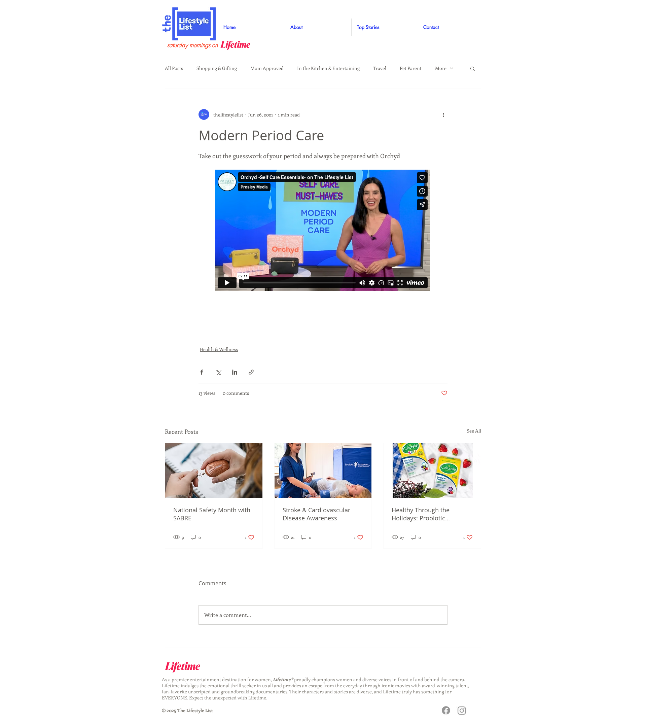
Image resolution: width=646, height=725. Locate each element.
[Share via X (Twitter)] (218, 372)
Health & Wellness (219, 349)
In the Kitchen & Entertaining (328, 68)
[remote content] (323, 231)
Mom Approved (267, 68)
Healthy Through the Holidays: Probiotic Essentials (421, 514)
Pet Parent (411, 68)
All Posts (174, 68)
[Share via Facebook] (202, 372)
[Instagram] (461, 710)
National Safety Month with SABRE (211, 514)
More (440, 68)
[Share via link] (251, 372)
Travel (379, 68)
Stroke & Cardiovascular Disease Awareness (316, 514)
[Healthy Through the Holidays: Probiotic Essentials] (432, 470)
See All (474, 430)
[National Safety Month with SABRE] (213, 470)
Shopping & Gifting (216, 68)
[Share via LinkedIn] (234, 372)
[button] (472, 68)
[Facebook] (446, 710)
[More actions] (443, 114)
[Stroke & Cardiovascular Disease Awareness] (323, 470)
